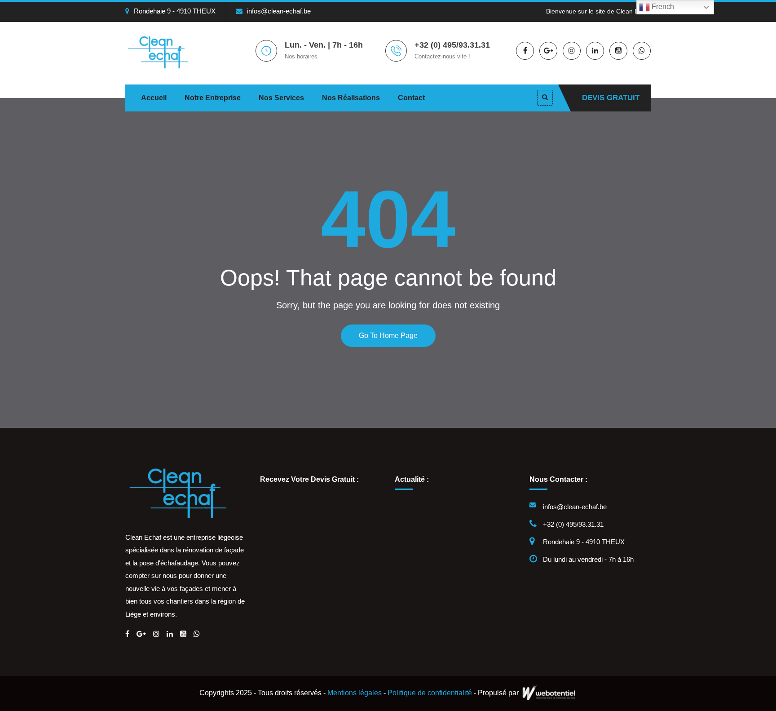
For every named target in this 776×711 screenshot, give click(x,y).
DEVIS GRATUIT (610, 97)
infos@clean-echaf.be (279, 11)
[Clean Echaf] (163, 51)
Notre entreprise (213, 98)
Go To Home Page (388, 335)
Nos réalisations (351, 98)
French (662, 6)
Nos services (281, 98)
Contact (411, 98)
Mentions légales (354, 693)
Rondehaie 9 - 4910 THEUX (175, 11)
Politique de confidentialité (430, 693)
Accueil (154, 98)
